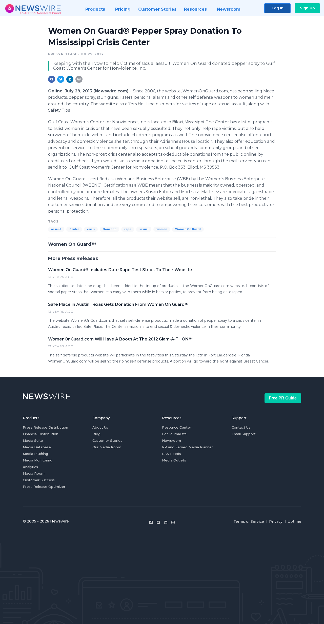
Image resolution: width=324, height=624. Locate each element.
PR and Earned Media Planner (187, 447)
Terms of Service (248, 521)
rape (127, 229)
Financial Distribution (40, 434)
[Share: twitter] (60, 79)
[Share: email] (78, 79)
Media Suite (33, 440)
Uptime (294, 521)
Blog (96, 434)
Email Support (244, 434)
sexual (143, 229)
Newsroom (171, 440)
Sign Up (307, 8)
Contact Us (241, 427)
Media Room (34, 473)
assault (56, 229)
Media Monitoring (37, 460)
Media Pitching (35, 454)
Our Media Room (106, 447)
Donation (109, 229)
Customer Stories (107, 440)
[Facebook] (151, 522)
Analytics (30, 467)
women (161, 229)
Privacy (275, 521)
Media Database (37, 447)
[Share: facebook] (51, 79)
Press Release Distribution (45, 427)
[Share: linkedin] (70, 79)
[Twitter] (158, 522)
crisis (91, 229)
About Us (100, 427)
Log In (278, 8)
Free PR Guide (283, 398)
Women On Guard (188, 229)
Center (74, 229)
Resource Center (176, 427)
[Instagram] (173, 522)
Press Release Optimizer (44, 487)
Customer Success (39, 480)
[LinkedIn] (165, 522)
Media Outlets (174, 460)
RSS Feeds (171, 454)
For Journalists (174, 434)
